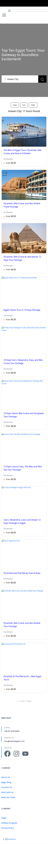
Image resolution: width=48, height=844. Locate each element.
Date (15, 105)
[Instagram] (16, 753)
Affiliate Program (9, 823)
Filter (33, 105)
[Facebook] (7, 753)
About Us (5, 777)
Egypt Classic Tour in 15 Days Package (22, 309)
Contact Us (6, 787)
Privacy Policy (7, 828)
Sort (24, 105)
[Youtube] (25, 753)
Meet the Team (8, 797)
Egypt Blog (6, 782)
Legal (3, 818)
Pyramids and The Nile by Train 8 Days (22, 573)
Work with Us (7, 792)
